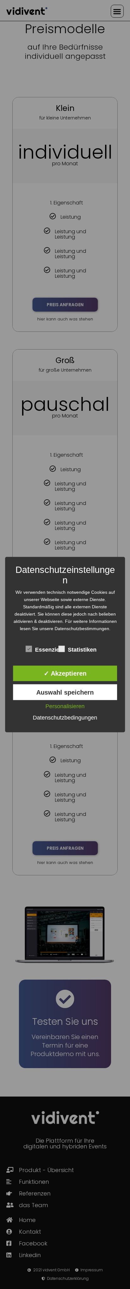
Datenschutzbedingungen (65, 717)
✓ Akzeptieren (65, 673)
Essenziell (46, 650)
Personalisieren (65, 706)
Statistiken (79, 650)
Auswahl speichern (65, 692)
